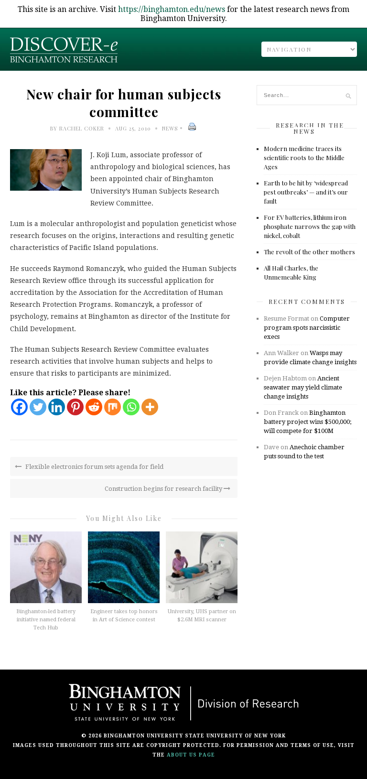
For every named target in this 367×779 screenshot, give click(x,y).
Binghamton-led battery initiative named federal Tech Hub (46, 619)
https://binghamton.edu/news (171, 9)
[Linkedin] (56, 407)
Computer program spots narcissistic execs (307, 327)
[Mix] (112, 407)
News (170, 128)
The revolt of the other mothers (309, 252)
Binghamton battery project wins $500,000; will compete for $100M (307, 421)
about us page (191, 754)
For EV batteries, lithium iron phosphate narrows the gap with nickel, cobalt (310, 226)
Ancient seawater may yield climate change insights (303, 387)
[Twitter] (38, 407)
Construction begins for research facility (164, 488)
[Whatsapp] (131, 407)
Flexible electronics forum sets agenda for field (93, 466)
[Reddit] (94, 407)
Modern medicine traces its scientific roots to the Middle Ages (304, 157)
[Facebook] (19, 407)
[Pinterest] (75, 407)
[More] (149, 407)
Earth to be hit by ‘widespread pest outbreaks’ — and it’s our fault (306, 192)
